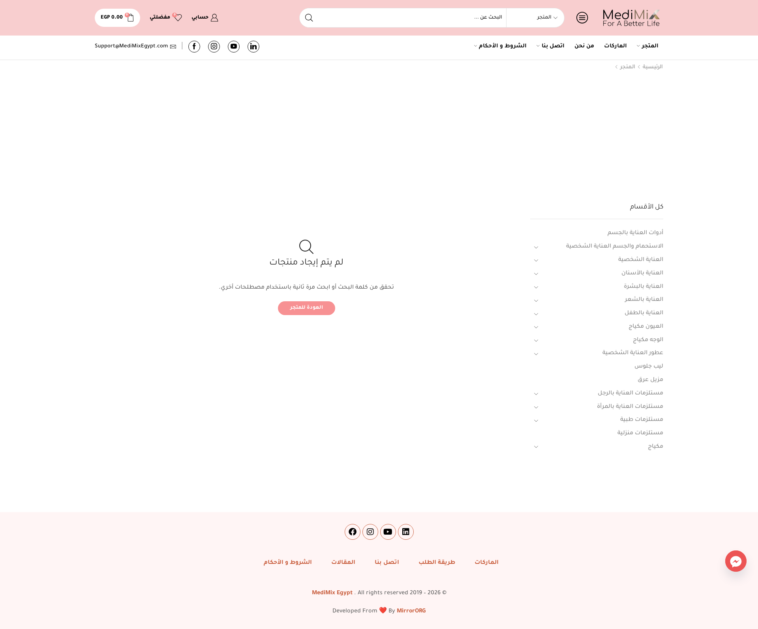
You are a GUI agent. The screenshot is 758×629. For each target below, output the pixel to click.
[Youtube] (234, 47)
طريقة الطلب (436, 563)
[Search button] (309, 17)
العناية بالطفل (644, 313)
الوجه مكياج (648, 340)
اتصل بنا (553, 46)
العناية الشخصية (640, 260)
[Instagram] (214, 47)
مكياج (655, 447)
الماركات (615, 46)
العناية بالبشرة (643, 287)
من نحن (584, 46)
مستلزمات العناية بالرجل (630, 394)
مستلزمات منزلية (640, 433)
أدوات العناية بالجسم (635, 233)
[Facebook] (194, 47)
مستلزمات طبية (641, 420)
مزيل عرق (650, 380)
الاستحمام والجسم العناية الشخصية (614, 247)
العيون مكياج (646, 327)
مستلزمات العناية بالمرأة (630, 407)
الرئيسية (653, 67)
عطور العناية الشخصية (632, 353)
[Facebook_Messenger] (736, 561)
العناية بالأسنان (642, 273)
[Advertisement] (379, 138)
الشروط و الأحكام (503, 46)
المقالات (343, 563)
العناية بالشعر (644, 300)
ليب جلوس (648, 367)
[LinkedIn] (253, 47)
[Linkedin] (406, 532)
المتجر (650, 46)
